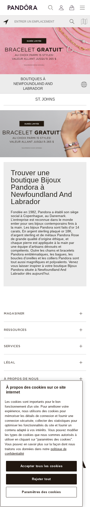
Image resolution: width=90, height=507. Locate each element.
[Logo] (22, 6)
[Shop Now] (45, 133)
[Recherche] (50, 7)
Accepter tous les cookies (41, 466)
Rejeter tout (41, 479)
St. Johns (45, 99)
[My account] (61, 7)
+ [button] (83, 496)
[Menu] (82, 7)
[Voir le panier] (71, 7)
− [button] (83, 503)
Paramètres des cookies (41, 492)
